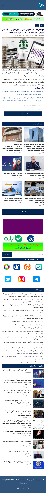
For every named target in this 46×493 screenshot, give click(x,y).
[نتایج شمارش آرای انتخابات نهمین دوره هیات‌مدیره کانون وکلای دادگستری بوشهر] (34, 188)
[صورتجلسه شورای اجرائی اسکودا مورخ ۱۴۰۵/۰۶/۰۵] (38, 465)
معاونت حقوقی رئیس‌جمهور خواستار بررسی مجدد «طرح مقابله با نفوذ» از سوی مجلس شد (22, 357)
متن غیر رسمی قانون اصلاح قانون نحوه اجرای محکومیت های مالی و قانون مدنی (17, 401)
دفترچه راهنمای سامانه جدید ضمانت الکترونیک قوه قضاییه (13, 199)
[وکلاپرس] (41, 5)
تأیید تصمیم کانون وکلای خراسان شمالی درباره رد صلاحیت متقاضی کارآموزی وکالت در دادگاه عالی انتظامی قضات (23, 352)
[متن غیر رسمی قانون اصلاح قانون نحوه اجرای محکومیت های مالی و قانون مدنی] (38, 403)
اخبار (42, 26)
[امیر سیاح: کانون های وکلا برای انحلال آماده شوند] (12, 163)
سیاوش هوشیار (31, 480)
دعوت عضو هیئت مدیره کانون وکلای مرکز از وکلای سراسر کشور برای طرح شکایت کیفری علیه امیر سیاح (23, 300)
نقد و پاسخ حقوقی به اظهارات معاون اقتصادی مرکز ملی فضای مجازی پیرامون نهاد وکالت (23, 306)
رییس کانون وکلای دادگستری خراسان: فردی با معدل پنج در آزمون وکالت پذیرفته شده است (17, 391)
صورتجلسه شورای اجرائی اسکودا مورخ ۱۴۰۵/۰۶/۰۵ (29, 325)
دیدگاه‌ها (23, 211)
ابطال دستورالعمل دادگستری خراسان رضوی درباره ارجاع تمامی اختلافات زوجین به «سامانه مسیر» (22, 332)
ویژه (37, 26)
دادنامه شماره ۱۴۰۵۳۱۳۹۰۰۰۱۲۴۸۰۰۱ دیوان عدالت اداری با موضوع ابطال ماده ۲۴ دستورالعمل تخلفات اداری (12, 147)
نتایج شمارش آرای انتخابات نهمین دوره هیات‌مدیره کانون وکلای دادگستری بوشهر (34, 200)
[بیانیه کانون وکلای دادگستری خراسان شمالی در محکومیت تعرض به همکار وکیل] (38, 434)
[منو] (3, 5)
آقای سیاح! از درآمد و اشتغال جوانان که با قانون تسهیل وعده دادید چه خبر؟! (23, 311)
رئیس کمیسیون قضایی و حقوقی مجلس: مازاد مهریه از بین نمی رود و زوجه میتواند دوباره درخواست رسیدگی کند (17, 413)
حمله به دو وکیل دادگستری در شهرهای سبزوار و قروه (28, 362)
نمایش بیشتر (23, 113)
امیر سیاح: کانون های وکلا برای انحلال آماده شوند (13, 174)
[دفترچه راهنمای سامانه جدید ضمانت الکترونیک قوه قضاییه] (12, 188)
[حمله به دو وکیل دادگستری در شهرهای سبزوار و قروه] (38, 444)
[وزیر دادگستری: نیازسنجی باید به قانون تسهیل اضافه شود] (34, 163)
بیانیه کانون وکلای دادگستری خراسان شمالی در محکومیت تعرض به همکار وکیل (23, 343)
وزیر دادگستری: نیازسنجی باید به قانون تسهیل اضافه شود (34, 174)
